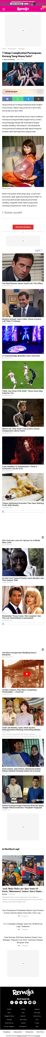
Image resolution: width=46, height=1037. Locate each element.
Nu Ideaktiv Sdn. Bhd (21, 1035)
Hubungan (21, 49)
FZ (19, 916)
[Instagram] (16, 1002)
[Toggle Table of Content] (38, 92)
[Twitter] (21, 1002)
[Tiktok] (25, 1002)
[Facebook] (12, 1002)
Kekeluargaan (12, 49)
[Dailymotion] (34, 1002)
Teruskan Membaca (23, 227)
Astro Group (37, 1035)
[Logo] (23, 9)
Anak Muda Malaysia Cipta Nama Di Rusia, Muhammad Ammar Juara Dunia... (22, 890)
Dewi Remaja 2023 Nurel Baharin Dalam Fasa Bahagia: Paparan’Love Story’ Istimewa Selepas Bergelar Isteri (23, 940)
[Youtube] (30, 1002)
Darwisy (4, 894)
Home (4, 49)
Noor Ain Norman (9, 59)
